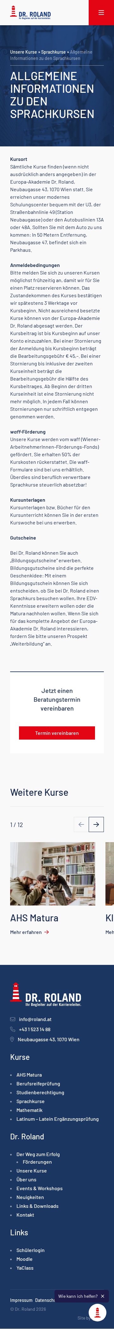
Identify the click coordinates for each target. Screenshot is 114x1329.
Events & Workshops (39, 1188)
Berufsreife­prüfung (38, 1084)
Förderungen (37, 1162)
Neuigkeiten (30, 1197)
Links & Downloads (37, 1206)
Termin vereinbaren (57, 733)
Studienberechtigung (40, 1093)
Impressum (21, 1300)
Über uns (26, 1180)
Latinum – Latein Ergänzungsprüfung (57, 1119)
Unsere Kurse (23, 52)
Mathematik (29, 1110)
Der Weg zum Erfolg (38, 1154)
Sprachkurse (53, 52)
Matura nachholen (30, 613)
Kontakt (25, 1215)
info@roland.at (35, 1019)
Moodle (24, 1259)
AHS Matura (29, 1075)
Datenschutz (47, 1300)
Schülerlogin (30, 1250)
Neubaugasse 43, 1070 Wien (48, 1040)
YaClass (25, 1268)
